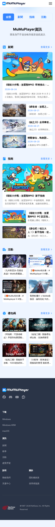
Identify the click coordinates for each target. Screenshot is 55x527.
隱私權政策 (34, 477)
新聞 (20, 16)
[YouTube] (17, 397)
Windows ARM (9, 425)
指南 (32, 16)
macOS (5, 431)
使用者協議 (34, 483)
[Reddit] (23, 397)
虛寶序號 (6, 463)
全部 (8, 16)
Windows (6, 419)
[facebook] (4, 397)
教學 (4, 451)
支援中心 (6, 483)
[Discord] (10, 397)
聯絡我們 (6, 477)
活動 (43, 16)
